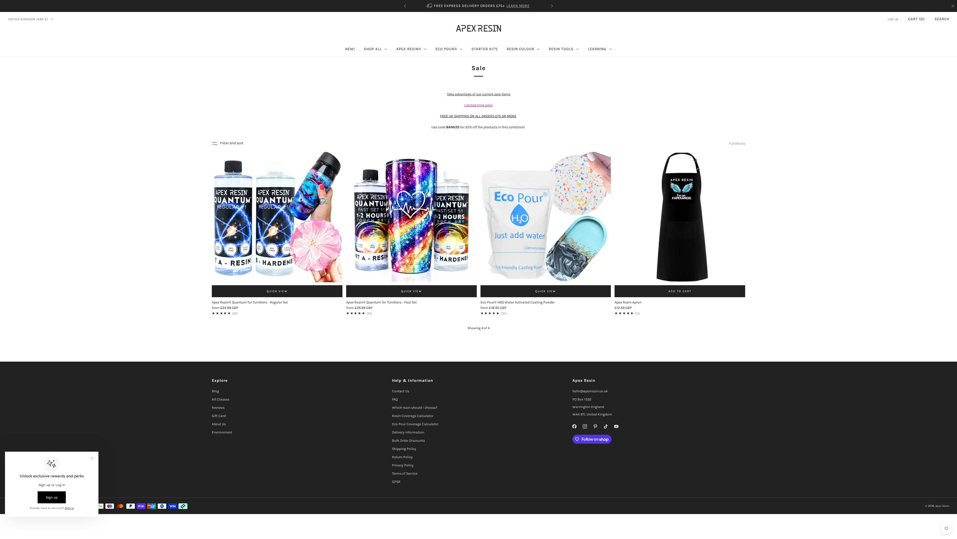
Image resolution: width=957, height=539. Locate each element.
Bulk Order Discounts (408, 440)
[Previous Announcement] (405, 6)
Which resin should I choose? (414, 407)
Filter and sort (231, 143)
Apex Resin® (408, 49)
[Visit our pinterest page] (595, 426)
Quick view (277, 291)
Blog (215, 391)
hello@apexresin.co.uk (590, 391)
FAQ (395, 399)
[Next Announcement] (552, 6)
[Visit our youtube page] (616, 426)
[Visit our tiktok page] (606, 426)
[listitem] (478, 6)
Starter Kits (485, 49)
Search (942, 19)
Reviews (218, 407)
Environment (222, 432)
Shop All (373, 49)
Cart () (916, 19)
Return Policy (402, 457)
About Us (219, 424)
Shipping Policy (404, 449)
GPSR (396, 482)
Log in (893, 19)
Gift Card (219, 416)
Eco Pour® (446, 49)
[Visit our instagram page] (585, 426)
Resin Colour (520, 49)
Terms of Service (404, 473)
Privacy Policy (403, 465)
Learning (597, 49)
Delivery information (408, 432)
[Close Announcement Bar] (953, 6)
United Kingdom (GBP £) (28, 19)
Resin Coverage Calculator (412, 416)
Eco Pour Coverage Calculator (415, 424)
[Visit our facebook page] (574, 426)
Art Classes (220, 399)
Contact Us (400, 391)
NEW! (350, 49)
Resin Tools (561, 49)
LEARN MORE (518, 6)
